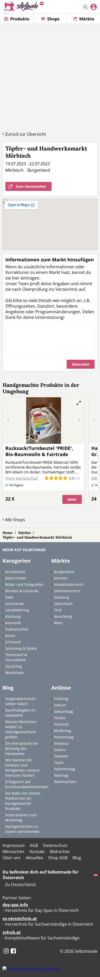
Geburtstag (63, 711)
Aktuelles (34, 857)
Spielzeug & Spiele (21, 648)
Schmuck (13, 641)
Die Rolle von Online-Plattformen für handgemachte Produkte (23, 801)
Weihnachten (65, 781)
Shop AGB (57, 857)
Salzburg (61, 597)
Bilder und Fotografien (24, 584)
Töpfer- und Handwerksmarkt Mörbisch (37, 537)
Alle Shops (15, 519)
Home (8, 532)
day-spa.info (15, 905)
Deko (9, 597)
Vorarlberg (63, 616)
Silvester (61, 756)
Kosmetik (13, 622)
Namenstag (64, 737)
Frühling (61, 698)
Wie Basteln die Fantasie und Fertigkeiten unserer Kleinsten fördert (22, 768)
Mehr (72, 499)
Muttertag (62, 730)
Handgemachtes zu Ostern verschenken (22, 829)
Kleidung (13, 616)
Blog (77, 857)
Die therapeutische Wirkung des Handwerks (21, 748)
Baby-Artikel (15, 578)
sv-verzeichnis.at (20, 918)
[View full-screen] (79, 403)
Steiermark (63, 603)
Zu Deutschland (20, 884)
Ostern (60, 749)
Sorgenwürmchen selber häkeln (20, 701)
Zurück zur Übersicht (25, 134)
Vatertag (61, 775)
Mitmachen (13, 851)
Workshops (14, 672)
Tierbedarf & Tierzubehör (16, 657)
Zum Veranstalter (31, 186)
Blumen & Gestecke (21, 590)
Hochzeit (61, 724)
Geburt (60, 705)
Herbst (59, 717)
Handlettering (17, 610)
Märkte (24, 532)
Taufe (59, 762)
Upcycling (13, 666)
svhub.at (12, 932)
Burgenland (64, 571)
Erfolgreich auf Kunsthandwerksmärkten (25, 784)
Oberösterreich (67, 590)
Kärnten (61, 578)
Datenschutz (55, 845)
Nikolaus (61, 743)
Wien (58, 622)
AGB (34, 845)
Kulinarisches (16, 629)
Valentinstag (64, 768)
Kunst (10, 635)
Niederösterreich (68, 584)
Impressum (14, 845)
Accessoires (15, 571)
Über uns (12, 857)
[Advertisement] (50, 76)
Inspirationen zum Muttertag (21, 817)
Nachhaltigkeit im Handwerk (20, 713)
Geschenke (14, 603)
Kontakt (37, 851)
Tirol (58, 610)
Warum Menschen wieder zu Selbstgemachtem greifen (21, 729)
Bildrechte (59, 851)
